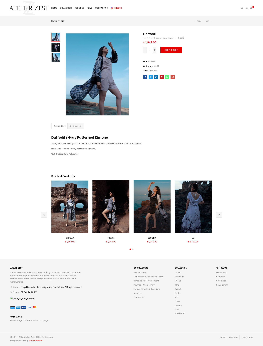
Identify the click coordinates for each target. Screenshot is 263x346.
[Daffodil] (145, 77)
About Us (79, 8)
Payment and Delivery (144, 285)
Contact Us (101, 8)
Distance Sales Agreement (146, 280)
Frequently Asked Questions (147, 289)
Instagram (223, 285)
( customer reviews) (163, 38)
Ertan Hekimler (35, 340)
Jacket (178, 289)
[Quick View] (83, 185)
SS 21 (61, 21)
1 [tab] (130, 249)
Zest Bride (179, 276)
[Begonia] (152, 206)
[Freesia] (110, 206)
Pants (177, 293)
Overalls (178, 305)
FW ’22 (178, 280)
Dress (177, 301)
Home (54, 8)
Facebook (222, 272)
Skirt (177, 297)
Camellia (70, 238)
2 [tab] (133, 249)
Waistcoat (180, 313)
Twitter (221, 276)
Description (59, 126)
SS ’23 (177, 272)
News (89, 8)
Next (207, 21)
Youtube (222, 280)
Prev (199, 21)
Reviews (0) (76, 126)
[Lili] (193, 206)
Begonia (152, 238)
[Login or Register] (246, 8)
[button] (251, 8)
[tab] (59, 126)
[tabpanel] (69, 212)
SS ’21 (177, 285)
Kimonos (153, 70)
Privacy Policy (140, 272)
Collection (66, 8)
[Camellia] (69, 206)
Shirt (177, 309)
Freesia (111, 238)
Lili (193, 238)
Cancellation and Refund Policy (148, 276)
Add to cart (171, 50)
